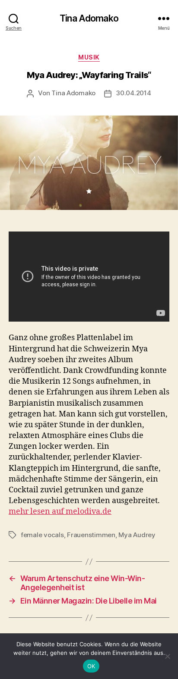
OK (91, 666)
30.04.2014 (133, 93)
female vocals (42, 535)
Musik (89, 57)
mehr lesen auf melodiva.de (60, 511)
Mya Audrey (136, 535)
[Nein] (167, 656)
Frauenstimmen (91, 535)
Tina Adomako (89, 18)
